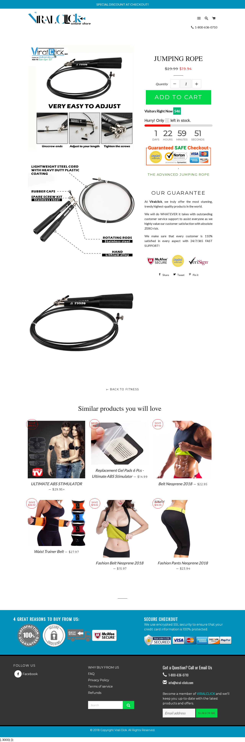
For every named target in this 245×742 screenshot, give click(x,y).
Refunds (94, 693)
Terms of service (100, 686)
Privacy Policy (98, 680)
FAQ (91, 674)
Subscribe (206, 713)
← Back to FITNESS (122, 389)
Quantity (162, 84)
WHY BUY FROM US (103, 667)
